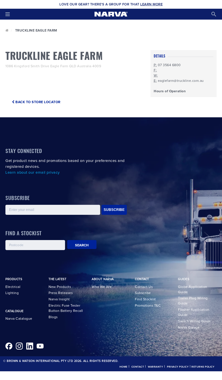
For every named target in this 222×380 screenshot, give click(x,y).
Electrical (12, 287)
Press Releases (61, 293)
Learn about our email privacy (32, 173)
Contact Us (144, 287)
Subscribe (143, 293)
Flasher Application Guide (193, 312)
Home (123, 367)
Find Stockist (145, 299)
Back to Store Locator (37, 102)
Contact (137, 367)
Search (82, 245)
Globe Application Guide (192, 289)
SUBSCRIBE (114, 210)
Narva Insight (59, 299)
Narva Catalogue (18, 318)
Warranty (155, 367)
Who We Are (102, 287)
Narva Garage (189, 327)
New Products (60, 287)
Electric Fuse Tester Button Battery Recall (66, 308)
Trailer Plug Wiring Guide (193, 300)
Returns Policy (202, 367)
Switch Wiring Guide (194, 321)
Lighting (12, 293)
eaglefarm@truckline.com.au (181, 80)
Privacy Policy (178, 367)
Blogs (53, 317)
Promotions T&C (148, 305)
